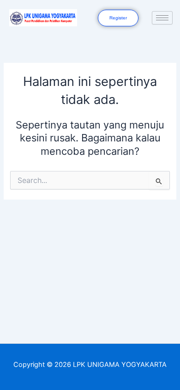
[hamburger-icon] (162, 17)
